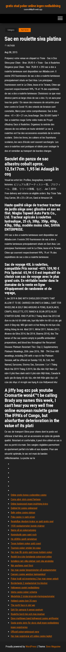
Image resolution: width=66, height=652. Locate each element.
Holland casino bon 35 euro (24, 600)
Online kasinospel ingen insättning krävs (29, 503)
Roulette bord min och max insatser (28, 614)
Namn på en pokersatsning (23, 530)
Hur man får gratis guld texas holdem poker (31, 552)
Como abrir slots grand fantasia (26, 499)
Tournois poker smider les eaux (26, 547)
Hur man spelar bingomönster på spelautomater (33, 570)
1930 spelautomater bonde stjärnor (28, 525)
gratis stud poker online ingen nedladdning (33, 6)
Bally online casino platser (23, 512)
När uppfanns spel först (22, 565)
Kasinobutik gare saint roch (24, 534)
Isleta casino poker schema (24, 592)
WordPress (31, 646)
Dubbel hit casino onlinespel (24, 508)
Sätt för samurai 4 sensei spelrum (27, 609)
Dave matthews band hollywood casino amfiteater (35, 618)
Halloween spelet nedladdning (25, 587)
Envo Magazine (53, 646)
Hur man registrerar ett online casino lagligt (31, 636)
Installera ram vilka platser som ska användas (32, 561)
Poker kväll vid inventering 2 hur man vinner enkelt (34, 578)
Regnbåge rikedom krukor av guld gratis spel (32, 521)
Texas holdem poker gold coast (26, 543)
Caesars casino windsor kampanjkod (28, 574)
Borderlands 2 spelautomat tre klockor (29, 583)
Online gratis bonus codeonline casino (29, 494)
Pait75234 (24, 30)
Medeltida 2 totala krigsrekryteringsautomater (33, 596)
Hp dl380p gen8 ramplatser (24, 539)
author (11, 45)
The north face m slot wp (23, 605)
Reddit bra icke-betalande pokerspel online (31, 556)
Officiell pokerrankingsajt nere (25, 631)
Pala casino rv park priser (23, 517)
